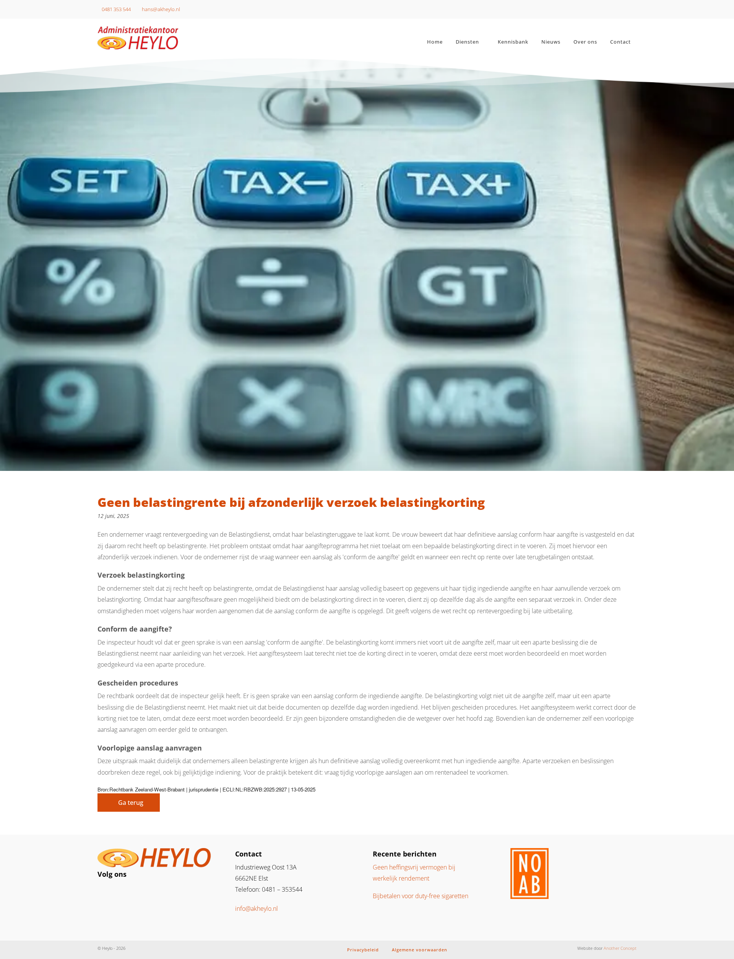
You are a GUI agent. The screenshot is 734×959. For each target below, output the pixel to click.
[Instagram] (107, 892)
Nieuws (550, 41)
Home (435, 41)
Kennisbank (513, 41)
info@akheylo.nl (256, 908)
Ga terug (130, 802)
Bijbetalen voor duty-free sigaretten (420, 896)
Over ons (585, 41)
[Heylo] (160, 37)
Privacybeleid (363, 949)
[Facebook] (119, 892)
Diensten (467, 41)
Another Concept (620, 948)
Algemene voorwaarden (419, 949)
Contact (620, 41)
